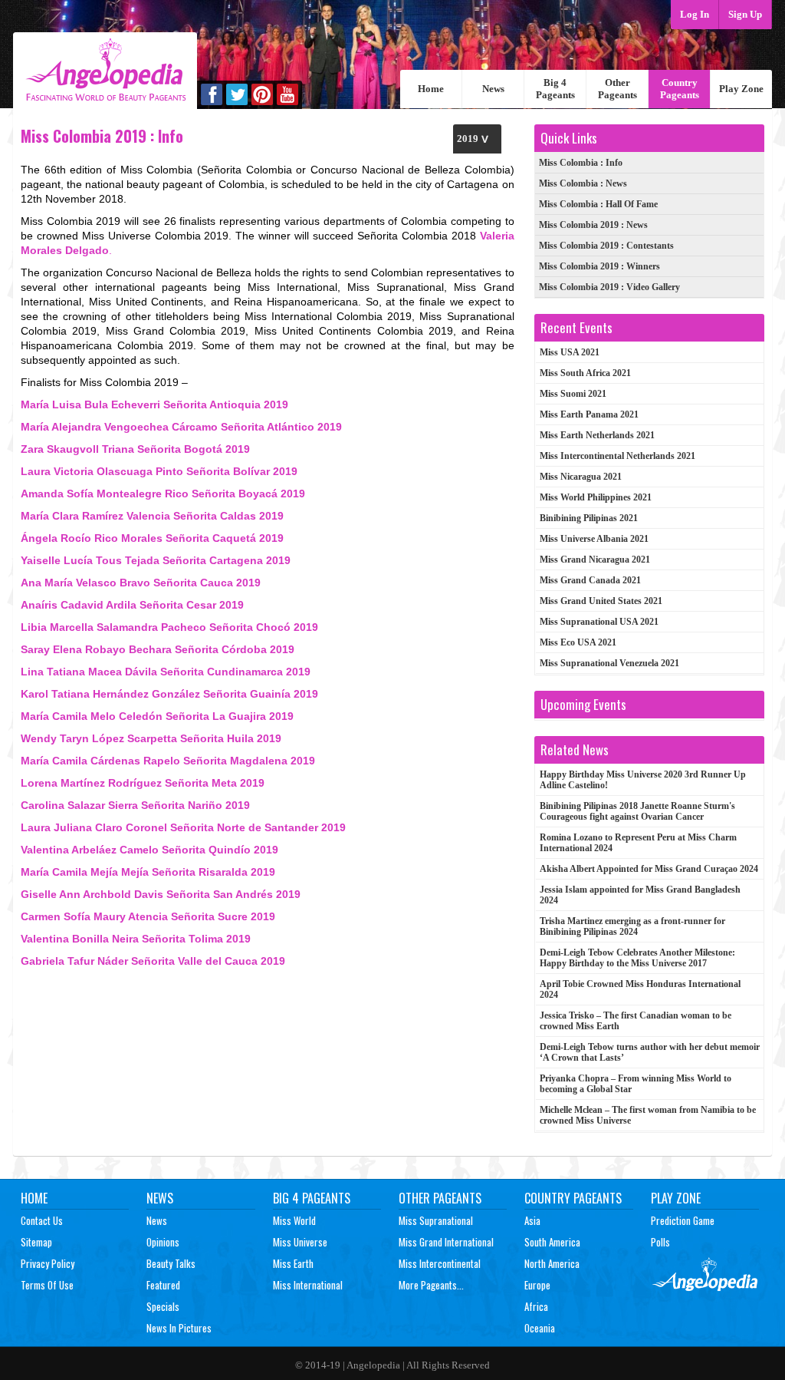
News (493, 88)
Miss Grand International (446, 1242)
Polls (660, 1242)
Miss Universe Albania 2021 (594, 538)
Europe (537, 1285)
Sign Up (745, 14)
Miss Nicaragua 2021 (581, 476)
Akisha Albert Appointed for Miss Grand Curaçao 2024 (649, 868)
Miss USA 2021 (569, 352)
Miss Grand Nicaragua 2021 (595, 559)
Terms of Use (47, 1285)
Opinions (162, 1242)
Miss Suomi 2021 (573, 393)
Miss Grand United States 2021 (601, 601)
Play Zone (741, 88)
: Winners (599, 266)
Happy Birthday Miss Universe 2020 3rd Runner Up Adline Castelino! (643, 780)
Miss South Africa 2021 (585, 373)
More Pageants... (431, 1285)
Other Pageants (617, 89)
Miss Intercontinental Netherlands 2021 (617, 456)
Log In (694, 14)
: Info (580, 162)
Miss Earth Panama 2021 (589, 414)
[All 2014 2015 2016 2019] (477, 138)
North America (552, 1263)
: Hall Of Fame (598, 204)
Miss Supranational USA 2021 (599, 621)
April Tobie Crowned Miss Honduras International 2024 (640, 989)
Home (431, 88)
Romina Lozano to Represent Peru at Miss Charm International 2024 (638, 842)
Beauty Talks (170, 1263)
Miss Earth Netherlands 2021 (597, 435)
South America (552, 1242)
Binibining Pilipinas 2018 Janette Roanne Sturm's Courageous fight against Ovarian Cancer (637, 811)
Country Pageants (679, 89)
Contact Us (42, 1220)
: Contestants (606, 245)
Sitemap (36, 1242)
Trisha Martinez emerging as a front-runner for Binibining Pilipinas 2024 (632, 926)
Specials (162, 1306)
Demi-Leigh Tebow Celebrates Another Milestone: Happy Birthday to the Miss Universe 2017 (637, 958)
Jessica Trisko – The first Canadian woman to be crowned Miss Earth (635, 1021)
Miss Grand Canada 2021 (590, 580)
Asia (532, 1220)
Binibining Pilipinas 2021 (589, 518)
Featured (163, 1285)
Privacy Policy (47, 1263)
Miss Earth (293, 1263)
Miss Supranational (436, 1220)
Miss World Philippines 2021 (596, 497)
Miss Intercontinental (440, 1263)
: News (583, 183)
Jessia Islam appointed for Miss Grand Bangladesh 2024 (640, 895)
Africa (536, 1306)
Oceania (539, 1327)
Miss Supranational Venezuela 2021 (609, 663)
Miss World (294, 1220)
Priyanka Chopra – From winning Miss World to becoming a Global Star (635, 1083)
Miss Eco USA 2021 (578, 642)
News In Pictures (179, 1327)
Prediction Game (682, 1220)
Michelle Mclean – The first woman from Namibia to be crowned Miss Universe (648, 1115)
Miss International (308, 1285)
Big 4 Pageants (555, 89)
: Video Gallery (609, 287)
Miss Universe (300, 1242)
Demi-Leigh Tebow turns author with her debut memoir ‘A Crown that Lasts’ (650, 1052)
